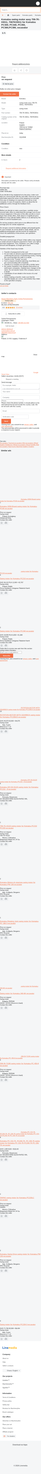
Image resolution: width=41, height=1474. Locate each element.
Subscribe (6, 656)
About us (5, 1358)
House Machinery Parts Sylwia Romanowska (17, 299)
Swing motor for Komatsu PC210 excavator (17, 579)
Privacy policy (7, 1401)
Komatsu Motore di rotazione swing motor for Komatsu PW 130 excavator (17, 883)
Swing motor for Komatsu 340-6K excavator (17, 994)
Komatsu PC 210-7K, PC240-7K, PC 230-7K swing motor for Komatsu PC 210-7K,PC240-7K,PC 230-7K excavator (20, 1143)
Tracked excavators (15, 443)
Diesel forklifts (31, 445)
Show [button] (15, 323)
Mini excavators (28, 443)
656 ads (10, 303)
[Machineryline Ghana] (15, 3)
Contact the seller (9, 94)
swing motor (23, 108)
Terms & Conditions (9, 1397)
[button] (38, 3)
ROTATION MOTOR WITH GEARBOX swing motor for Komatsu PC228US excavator (20, 716)
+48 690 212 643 (23, 323)
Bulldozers (9, 445)
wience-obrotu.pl (7, 329)
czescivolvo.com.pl (8, 331)
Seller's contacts (8, 1366)
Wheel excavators (19, 445)
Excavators (4, 443)
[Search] (38, 10)
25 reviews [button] (19, 307)
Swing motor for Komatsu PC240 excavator (17, 631)
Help (4, 1362)
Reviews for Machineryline (11, 1408)
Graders (31, 446)
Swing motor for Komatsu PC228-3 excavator (18, 1325)
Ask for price (9, 84)
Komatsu (22, 98)
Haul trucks (12, 446)
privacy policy (29, 424)
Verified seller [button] (9, 301)
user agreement (6, 426)
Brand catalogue (8, 1412)
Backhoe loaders (22, 446)
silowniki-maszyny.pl (8, 332)
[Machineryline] (8, 15)
